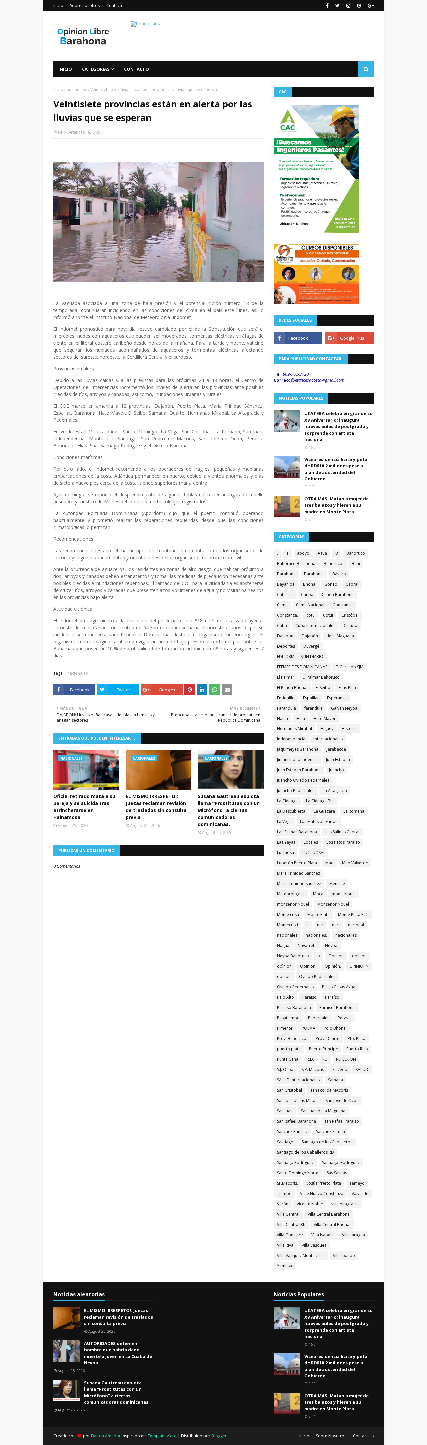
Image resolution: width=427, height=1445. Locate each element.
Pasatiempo (288, 1018)
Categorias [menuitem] (96, 69)
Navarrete (307, 945)
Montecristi (287, 925)
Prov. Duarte (327, 1038)
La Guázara (324, 811)
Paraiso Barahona (294, 1007)
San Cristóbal (289, 1090)
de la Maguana (340, 636)
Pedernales (318, 1018)
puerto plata (289, 1049)
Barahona (286, 574)
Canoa (307, 594)
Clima (282, 605)
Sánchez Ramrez (292, 1131)
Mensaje (337, 883)
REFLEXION (346, 1059)
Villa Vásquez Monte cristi (301, 1255)
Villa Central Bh (291, 1224)
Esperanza (337, 698)
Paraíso (332, 997)
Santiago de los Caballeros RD (305, 1152)
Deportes (286, 646)
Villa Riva (285, 1245)
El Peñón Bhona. (292, 687)
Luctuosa (285, 852)
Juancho (336, 770)
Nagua (283, 945)
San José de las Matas (297, 1100)
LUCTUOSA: (313, 852)
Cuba (282, 625)
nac (320, 925)
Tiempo (284, 1193)
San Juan (285, 1111)
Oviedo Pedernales (317, 976)
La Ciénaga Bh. (320, 801)
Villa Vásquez (314, 1245)
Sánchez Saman (330, 1131)
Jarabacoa (336, 749)
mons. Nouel (344, 894)
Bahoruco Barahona (296, 563)
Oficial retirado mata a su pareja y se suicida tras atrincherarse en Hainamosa (84, 806)
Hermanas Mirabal (294, 728)
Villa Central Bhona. (332, 1224)
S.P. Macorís (313, 1069)
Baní (356, 563)
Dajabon (285, 636)
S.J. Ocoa (285, 1069)
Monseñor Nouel (333, 904)
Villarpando (344, 1255)
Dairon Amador (106, 1436)
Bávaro (339, 574)
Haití (300, 718)
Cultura (350, 625)
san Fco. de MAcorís (329, 1090)
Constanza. (287, 615)
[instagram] (348, 5)
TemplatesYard (162, 1436)
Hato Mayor (324, 718)
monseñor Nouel (293, 904)
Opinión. (333, 966)
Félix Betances (71, 132)
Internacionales (328, 739)
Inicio (58, 5)
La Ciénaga (287, 801)
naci (336, 925)
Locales (311, 842)
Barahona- (314, 574)
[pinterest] (359, 5)
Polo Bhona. (335, 1028)
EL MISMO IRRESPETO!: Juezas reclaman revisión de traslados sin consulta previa (156, 806)
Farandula (286, 708)
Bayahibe (286, 584)
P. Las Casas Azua (338, 987)
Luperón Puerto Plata (297, 863)
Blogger (219, 1436)
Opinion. (308, 966)
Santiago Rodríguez (295, 1162)
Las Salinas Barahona (297, 832)
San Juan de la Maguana (323, 1111)
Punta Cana (287, 1059)
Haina (282, 718)
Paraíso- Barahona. (337, 1007)
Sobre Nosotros (331, 1436)
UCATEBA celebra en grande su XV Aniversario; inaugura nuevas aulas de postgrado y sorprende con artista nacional (338, 426)
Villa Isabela (322, 1235)
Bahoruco (355, 553)
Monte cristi (288, 914)
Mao (329, 863)
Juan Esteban (338, 759)
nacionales (77, 89)
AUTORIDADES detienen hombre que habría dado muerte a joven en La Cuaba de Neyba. (118, 1353)
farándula (313, 708)
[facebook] (327, 5)
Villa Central (288, 1214)
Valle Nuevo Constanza (321, 1193)
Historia (349, 728)
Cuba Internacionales (315, 625)
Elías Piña (347, 687)
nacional (356, 925)
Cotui (328, 615)
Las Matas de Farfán (319, 821)
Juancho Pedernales (295, 790)
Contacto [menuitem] (136, 69)
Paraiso (309, 997)
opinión (359, 956)
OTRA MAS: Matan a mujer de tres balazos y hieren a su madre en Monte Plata (336, 505)
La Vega (284, 821)
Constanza (343, 605)
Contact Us (363, 1436)
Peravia (345, 1018)
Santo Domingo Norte (297, 1173)
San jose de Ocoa (342, 1100)
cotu (310, 615)
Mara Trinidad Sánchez (298, 873)
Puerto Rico (357, 1049)
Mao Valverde (355, 863)
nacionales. (316, 935)
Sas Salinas (337, 1173)
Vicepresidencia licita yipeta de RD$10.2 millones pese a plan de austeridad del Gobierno (335, 469)
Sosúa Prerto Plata (323, 1183)
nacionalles (346, 935)
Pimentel (285, 1028)
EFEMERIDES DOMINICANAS (302, 667)
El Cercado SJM (349, 667)
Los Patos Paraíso (343, 842)
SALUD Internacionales (298, 1080)
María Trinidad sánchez (299, 883)
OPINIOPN (359, 966)
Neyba (331, 945)
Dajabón (310, 636)
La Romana (353, 811)
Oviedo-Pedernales (295, 987)
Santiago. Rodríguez (341, 1162)
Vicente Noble (310, 1204)
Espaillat (311, 698)
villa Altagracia (345, 1204)
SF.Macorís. (287, 1183)
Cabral (352, 584)
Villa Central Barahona (329, 1214)
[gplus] (370, 5)
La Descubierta (291, 811)
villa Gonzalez (290, 1235)
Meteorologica (291, 894)
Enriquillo (286, 698)
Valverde (360, 1193)
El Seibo (323, 687)
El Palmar (285, 677)
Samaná (335, 1080)
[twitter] (337, 5)
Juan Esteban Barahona (299, 770)
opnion (284, 976)
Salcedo (339, 1069)
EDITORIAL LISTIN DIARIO (300, 656)
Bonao (331, 584)
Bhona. (309, 584)
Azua (322, 553)
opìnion (284, 966)
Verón (282, 1204)
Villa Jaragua (353, 1235)
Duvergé (311, 646)
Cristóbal (350, 615)
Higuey (326, 728)
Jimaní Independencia (297, 759)
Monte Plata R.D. (353, 914)
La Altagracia (335, 790)
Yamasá (284, 1266)
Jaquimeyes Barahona (297, 749)
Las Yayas (286, 842)
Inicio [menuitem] (65, 69)
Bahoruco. (333, 563)
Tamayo (357, 1183)
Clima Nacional (310, 605)
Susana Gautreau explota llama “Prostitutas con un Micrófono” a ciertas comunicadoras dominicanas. (229, 810)
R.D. (310, 1059)
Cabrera (285, 594)
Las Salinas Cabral (342, 832)
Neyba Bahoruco (293, 956)
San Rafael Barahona (296, 1121)
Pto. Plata (356, 1038)
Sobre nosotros (85, 5)
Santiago (285, 1142)
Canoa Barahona (338, 594)
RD (325, 1059)
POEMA (308, 1028)
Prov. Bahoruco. (292, 1038)
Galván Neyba (344, 708)
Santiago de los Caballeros (327, 1142)
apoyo (303, 553)
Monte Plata (318, 914)
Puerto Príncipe (323, 1049)
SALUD (362, 1069)
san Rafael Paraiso (341, 1121)
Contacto (115, 5)
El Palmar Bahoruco (321, 677)
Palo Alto (285, 997)
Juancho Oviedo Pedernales (303, 780)
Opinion (336, 956)
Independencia (291, 739)
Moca (318, 894)
